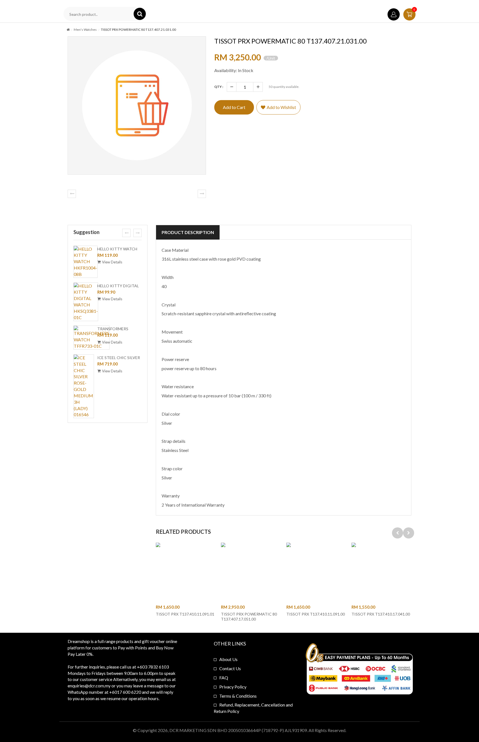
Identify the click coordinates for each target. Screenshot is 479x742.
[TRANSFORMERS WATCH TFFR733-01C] (91, 338)
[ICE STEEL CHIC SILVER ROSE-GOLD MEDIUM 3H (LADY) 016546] (83, 386)
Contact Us (230, 668)
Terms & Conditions (238, 695)
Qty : (218, 87)
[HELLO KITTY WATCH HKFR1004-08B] (85, 262)
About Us (228, 659)
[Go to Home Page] (68, 29)
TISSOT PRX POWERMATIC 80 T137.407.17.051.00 (249, 616)
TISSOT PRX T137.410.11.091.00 (315, 614)
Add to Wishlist (281, 107)
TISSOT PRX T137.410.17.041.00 (380, 614)
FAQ (223, 677)
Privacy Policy (232, 686)
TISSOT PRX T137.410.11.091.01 (185, 614)
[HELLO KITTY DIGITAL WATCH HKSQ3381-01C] (85, 302)
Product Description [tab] (188, 232)
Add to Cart (234, 107)
